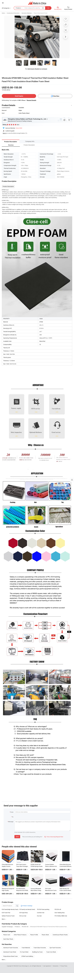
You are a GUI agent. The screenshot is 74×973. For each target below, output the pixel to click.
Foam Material (26, 947)
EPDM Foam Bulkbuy (27, 956)
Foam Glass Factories (40, 947)
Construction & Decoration (13, 13)
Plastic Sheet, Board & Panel (40, 13)
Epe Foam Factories (55, 947)
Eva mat (39, 916)
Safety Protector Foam (8, 916)
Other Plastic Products (20, 935)
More (3, 959)
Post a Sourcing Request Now (53, 837)
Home (3, 13)
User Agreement (47, 966)
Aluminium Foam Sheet (9, 952)
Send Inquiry (19, 96)
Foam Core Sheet (51, 952)
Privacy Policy (63, 966)
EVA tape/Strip (23, 912)
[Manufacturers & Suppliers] (37, 3)
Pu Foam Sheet (24, 952)
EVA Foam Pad (6, 912)
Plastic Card (6, 935)
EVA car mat (22, 916)
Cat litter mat (40, 912)
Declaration (55, 966)
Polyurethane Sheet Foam (10, 956)
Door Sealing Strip (60, 912)
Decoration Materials (27, 13)
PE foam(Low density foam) (27, 909)
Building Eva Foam (37, 952)
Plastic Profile (34, 935)
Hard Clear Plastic (8, 939)
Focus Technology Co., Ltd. (25, 966)
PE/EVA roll (58, 909)
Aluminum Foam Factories (10, 947)
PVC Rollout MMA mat (61, 916)
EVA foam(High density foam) (10, 909)
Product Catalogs (27, 906)
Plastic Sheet (45, 935)
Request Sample (31, 100)
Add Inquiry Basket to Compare (37, 69)
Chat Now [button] (56, 96)
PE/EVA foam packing (43, 909)
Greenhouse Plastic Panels (60, 935)
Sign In (4, 133)
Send (17, 836)
